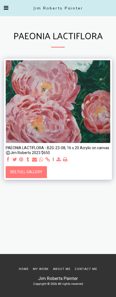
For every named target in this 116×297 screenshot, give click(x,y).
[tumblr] (28, 159)
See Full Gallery (26, 172)
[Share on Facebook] (8, 159)
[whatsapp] (41, 159)
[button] (6, 8)
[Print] (65, 159)
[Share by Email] (34, 159)
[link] (47, 159)
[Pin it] (21, 159)
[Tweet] (14, 159)
